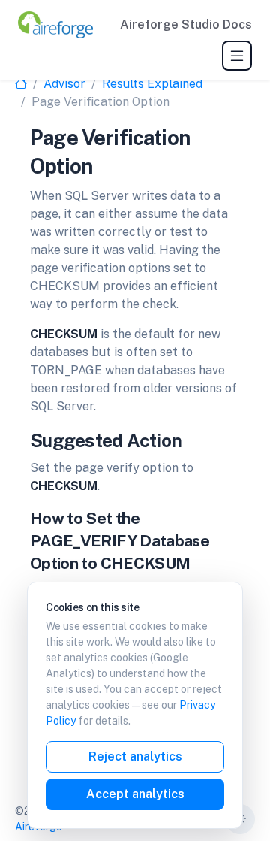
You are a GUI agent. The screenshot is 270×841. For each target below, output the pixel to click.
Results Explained (152, 84)
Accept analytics (135, 794)
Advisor (65, 84)
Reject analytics (135, 756)
